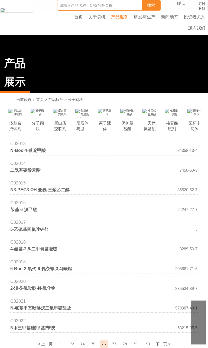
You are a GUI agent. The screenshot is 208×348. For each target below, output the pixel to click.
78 (125, 344)
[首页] (16, 10)
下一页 (163, 344)
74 (82, 344)
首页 (40, 99)
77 (114, 344)
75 (93, 344)
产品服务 (55, 99)
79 (135, 344)
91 (148, 344)
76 (104, 344)
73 (72, 344)
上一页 (45, 344)
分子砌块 (75, 99)
